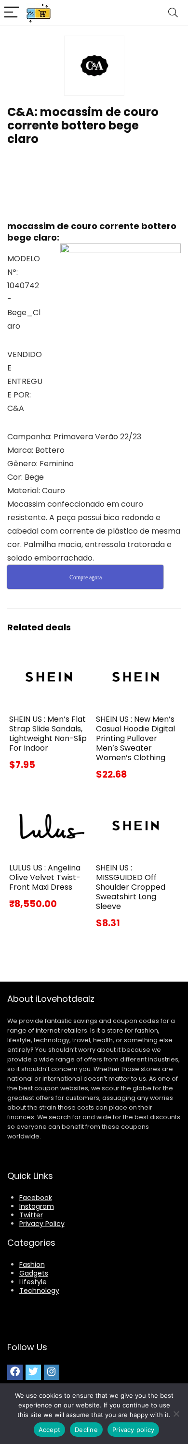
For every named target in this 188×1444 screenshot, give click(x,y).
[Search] (173, 13)
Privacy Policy (42, 1223)
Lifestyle (33, 1282)
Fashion (32, 1264)
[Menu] (11, 13)
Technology (39, 1290)
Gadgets (33, 1273)
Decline (86, 1429)
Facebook (35, 1197)
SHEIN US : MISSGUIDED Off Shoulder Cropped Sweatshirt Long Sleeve (130, 887)
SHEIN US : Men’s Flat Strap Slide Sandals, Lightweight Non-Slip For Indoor (48, 734)
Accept (50, 1429)
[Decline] (176, 1413)
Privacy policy (133, 1429)
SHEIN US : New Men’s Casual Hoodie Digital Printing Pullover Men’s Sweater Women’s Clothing (135, 738)
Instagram (36, 1206)
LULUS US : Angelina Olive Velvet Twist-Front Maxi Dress (45, 877)
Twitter (31, 1215)
